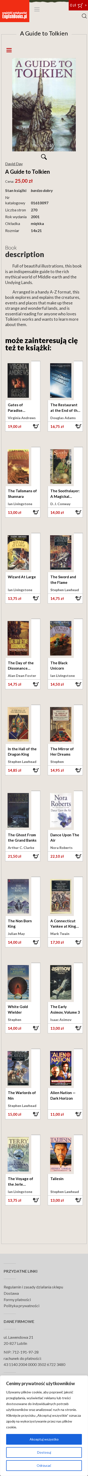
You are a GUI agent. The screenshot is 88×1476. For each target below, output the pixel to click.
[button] (22, 426)
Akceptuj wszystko (44, 1439)
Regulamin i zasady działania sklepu (33, 1287)
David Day (14, 163)
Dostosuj (44, 1452)
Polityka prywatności (21, 1305)
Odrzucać (44, 1465)
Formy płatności (17, 1299)
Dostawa (11, 1293)
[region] (44, 1425)
